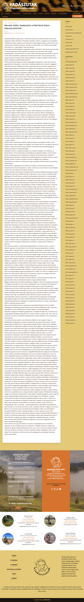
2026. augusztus (70, 62)
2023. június (69, 177)
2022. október (70, 196)
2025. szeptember (71, 94)
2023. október (70, 164)
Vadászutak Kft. (70, 52)
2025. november (70, 87)
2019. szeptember (71, 218)
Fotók (41, 13)
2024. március (70, 148)
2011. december (70, 266)
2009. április (69, 301)
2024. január (69, 154)
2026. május (69, 71)
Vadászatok (16, 13)
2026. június (69, 68)
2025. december (70, 84)
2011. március (69, 285)
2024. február (69, 151)
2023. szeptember (71, 167)
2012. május (69, 256)
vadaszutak (22, 33)
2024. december (70, 122)
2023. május (69, 180)
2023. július (69, 173)
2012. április (69, 259)
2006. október (70, 320)
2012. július (69, 253)
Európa (68, 42)
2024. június (69, 138)
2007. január (69, 317)
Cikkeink (5, 17)
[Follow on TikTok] (57, 489)
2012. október (69, 250)
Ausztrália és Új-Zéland (72, 33)
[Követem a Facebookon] (52, 489)
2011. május (69, 279)
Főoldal (7, 13)
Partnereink (62, 13)
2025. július (69, 100)
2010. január (69, 298)
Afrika (67, 27)
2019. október (69, 215)
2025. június (69, 103)
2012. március (69, 263)
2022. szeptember (71, 199)
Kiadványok (27, 13)
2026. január (69, 81)
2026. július (69, 65)
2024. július (69, 135)
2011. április (69, 282)
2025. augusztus (70, 97)
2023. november (70, 161)
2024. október (70, 129)
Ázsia (5, 23)
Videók (47, 13)
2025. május (69, 106)
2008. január (69, 314)
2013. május (69, 240)
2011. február (69, 288)
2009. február (70, 304)
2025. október (70, 90)
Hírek (35, 13)
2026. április (69, 74)
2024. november (70, 125)
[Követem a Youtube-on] (60, 489)
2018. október (69, 227)
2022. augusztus (70, 202)
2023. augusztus (70, 170)
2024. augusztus (70, 132)
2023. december (70, 157)
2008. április (69, 307)
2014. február (69, 234)
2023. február (69, 183)
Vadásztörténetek (12, 23)
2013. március (69, 243)
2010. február (69, 295)
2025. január (69, 119)
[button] (77, 13)
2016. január (69, 231)
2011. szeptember (70, 272)
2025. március (70, 113)
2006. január (69, 323)
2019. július (69, 221)
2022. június (69, 208)
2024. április (69, 145)
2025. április (69, 109)
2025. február (69, 116)
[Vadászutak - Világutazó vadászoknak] (19, 6)
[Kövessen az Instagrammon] (55, 489)
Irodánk (54, 13)
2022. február (69, 212)
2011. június (69, 275)
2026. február (69, 78)
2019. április (69, 224)
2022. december (70, 189)
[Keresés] (2, 13)
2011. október (69, 269)
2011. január (69, 291)
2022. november (70, 192)
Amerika (68, 30)
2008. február (70, 310)
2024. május (69, 141)
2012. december (70, 247)
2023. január (69, 186)
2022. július (69, 205)
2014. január (69, 237)
